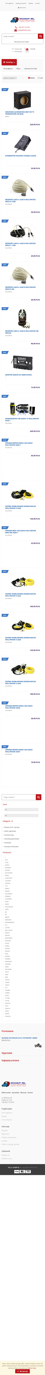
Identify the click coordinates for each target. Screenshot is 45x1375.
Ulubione (18, 49)
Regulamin (5, 1134)
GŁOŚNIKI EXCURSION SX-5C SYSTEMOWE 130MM (19, 1038)
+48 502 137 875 (24, 27)
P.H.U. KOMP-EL (14, 1167)
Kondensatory (9, 835)
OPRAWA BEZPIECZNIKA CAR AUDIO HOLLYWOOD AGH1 (19, 751)
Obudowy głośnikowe (11, 839)
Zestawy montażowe (11, 847)
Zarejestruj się (7, 1158)
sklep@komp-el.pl (24, 30)
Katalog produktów (21, 3)
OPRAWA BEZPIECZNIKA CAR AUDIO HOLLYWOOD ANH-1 (19, 444)
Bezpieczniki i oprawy (11, 827)
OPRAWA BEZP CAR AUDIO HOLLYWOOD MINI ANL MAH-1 (20, 532)
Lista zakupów (7, 1120)
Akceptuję (23, 1371)
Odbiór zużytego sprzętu (10, 1144)
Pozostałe (7, 843)
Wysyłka (31, 3)
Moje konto (22, 7)
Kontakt (37, 3)
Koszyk (4, 1116)
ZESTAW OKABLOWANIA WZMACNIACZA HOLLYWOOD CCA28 (20, 639)
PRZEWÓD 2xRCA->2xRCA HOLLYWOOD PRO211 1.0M (20, 244)
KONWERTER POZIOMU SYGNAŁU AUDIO (20, 156)
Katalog (9, 62)
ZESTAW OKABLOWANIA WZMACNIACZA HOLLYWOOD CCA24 (20, 595)
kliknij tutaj (32, 1368)
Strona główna (9, 3)
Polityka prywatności (9, 1137)
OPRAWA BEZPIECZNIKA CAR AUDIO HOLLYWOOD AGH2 (19, 707)
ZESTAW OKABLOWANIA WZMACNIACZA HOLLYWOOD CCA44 (20, 682)
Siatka (32, 78)
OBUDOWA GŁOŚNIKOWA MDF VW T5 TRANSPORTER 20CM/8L (19, 113)
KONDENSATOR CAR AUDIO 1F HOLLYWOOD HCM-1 (22, 420)
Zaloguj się (5, 1155)
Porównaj (18, 51)
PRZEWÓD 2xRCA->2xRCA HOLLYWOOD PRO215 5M (20, 288)
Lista (41, 78)
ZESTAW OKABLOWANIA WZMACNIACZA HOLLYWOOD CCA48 (20, 507)
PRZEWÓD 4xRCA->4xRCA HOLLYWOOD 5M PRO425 (21, 332)
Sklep (18, 68)
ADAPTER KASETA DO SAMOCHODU (18, 375)
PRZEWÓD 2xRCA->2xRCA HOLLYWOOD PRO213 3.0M (20, 200)
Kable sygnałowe (10, 831)
